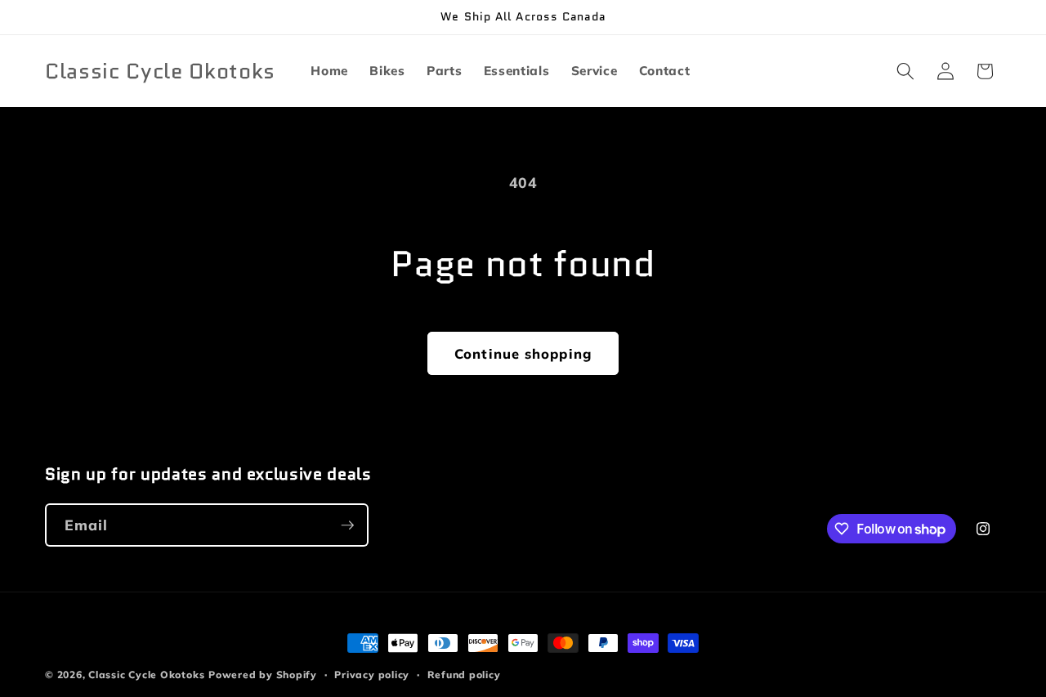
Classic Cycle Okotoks (146, 674)
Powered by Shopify (262, 674)
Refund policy (464, 674)
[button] (905, 71)
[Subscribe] (347, 525)
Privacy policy (371, 674)
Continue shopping (523, 353)
